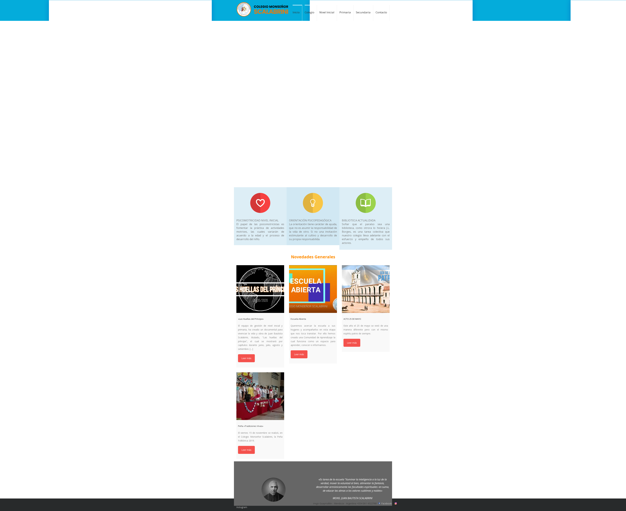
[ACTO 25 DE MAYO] (366, 289)
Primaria (345, 12)
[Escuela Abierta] (313, 289)
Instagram (241, 507)
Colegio (309, 12)
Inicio (296, 12)
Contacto (381, 12)
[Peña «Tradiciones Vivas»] (260, 396)
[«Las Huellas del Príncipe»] (260, 289)
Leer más (246, 358)
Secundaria (363, 12)
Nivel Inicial (326, 12)
